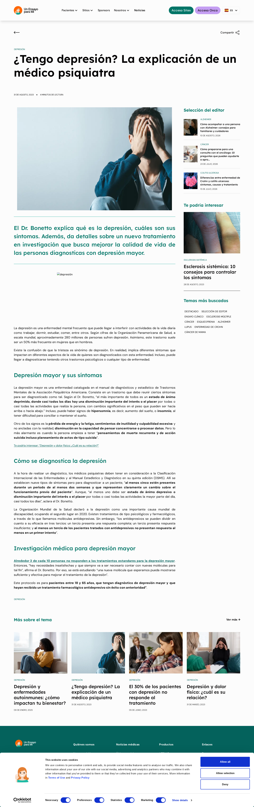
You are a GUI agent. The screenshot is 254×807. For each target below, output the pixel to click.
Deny (225, 784)
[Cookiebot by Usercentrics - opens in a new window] (22, 800)
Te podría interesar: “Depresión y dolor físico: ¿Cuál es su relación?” (56, 445)
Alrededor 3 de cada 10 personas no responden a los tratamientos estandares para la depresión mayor (94, 561)
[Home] (26, 10)
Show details (180, 800)
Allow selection (225, 773)
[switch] (99, 800)
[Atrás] (17, 32)
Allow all (225, 761)
